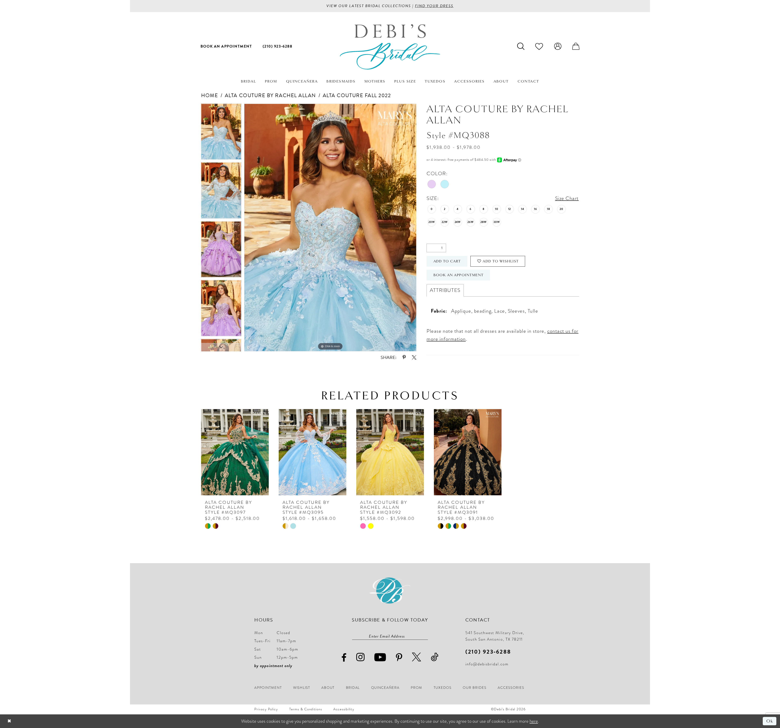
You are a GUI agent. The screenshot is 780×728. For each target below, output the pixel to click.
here (534, 721)
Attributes (445, 290)
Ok (769, 721)
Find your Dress (434, 6)
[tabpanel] (221, 133)
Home (209, 95)
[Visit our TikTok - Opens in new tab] (435, 657)
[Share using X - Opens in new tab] (414, 357)
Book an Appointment (458, 275)
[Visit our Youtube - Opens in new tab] (380, 657)
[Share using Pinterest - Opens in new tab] (404, 357)
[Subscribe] (425, 636)
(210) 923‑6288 (488, 652)
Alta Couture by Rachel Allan (270, 95)
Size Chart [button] (567, 198)
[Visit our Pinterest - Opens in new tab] (399, 657)
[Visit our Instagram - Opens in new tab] (360, 657)
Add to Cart (447, 261)
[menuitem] (226, 46)
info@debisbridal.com (486, 664)
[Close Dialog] (9, 721)
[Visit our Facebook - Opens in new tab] (344, 657)
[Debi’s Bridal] (390, 47)
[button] (558, 46)
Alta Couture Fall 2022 (357, 95)
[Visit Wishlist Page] (539, 46)
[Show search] (521, 46)
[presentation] (235, 452)
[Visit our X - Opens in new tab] (416, 657)
